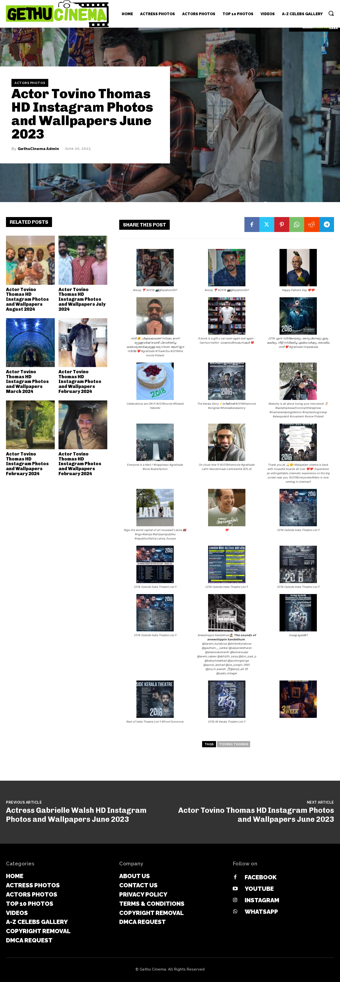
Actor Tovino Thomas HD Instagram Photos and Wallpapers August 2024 (27, 299)
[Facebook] (251, 224)
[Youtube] (235, 888)
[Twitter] (266, 224)
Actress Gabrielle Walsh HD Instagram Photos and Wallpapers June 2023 (76, 815)
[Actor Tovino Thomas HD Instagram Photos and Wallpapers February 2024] (82, 342)
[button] (331, 13)
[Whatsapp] (235, 911)
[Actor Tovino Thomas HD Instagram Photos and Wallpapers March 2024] (30, 342)
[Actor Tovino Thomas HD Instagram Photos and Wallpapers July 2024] (82, 260)
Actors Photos (29, 83)
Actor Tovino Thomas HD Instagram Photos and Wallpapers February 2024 (79, 381)
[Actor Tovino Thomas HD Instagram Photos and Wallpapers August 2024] (30, 260)
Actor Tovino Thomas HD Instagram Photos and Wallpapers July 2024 (82, 299)
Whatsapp (261, 911)
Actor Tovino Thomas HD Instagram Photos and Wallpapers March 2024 (27, 381)
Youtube (259, 888)
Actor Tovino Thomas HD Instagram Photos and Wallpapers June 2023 (256, 815)
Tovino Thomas (233, 744)
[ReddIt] (311, 224)
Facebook (261, 877)
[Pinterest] (281, 224)
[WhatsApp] (296, 224)
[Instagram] (235, 900)
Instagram (262, 900)
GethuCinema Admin (38, 149)
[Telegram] (326, 224)
